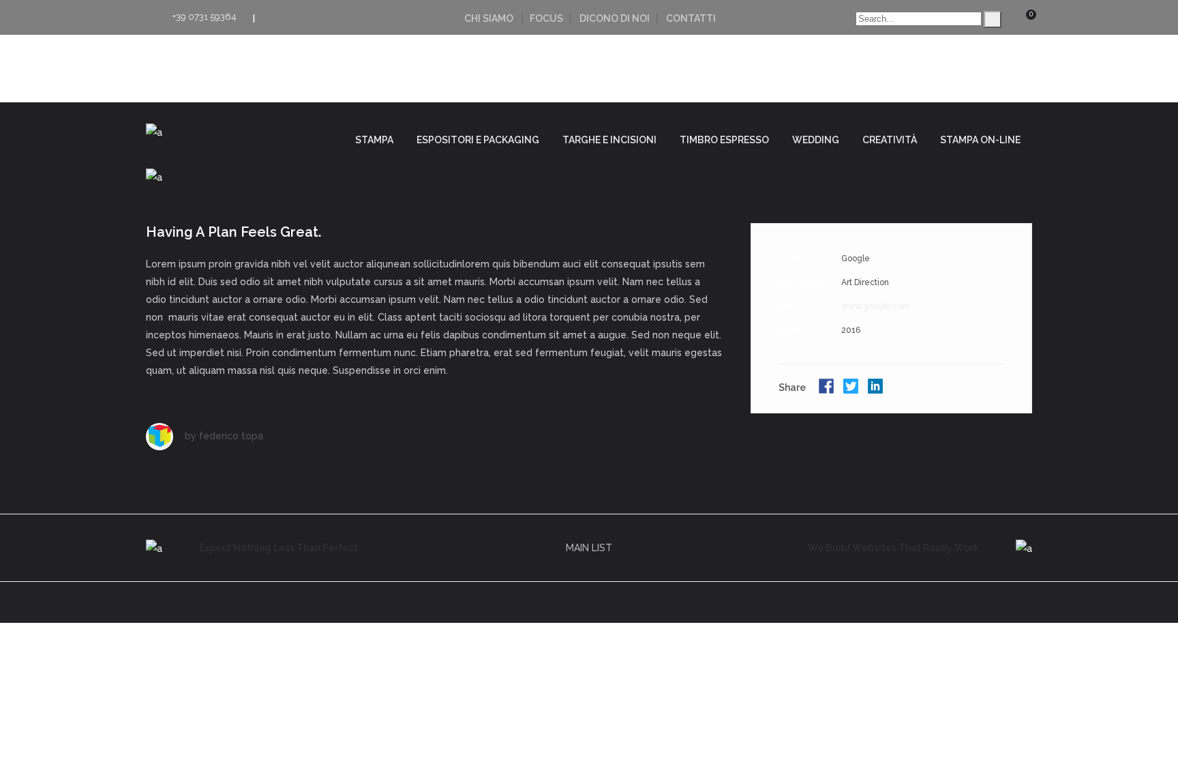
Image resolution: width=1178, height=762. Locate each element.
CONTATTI (691, 18)
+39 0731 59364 (204, 17)
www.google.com (875, 306)
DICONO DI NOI (614, 18)
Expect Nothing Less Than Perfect (278, 547)
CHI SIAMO (488, 18)
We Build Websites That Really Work (893, 547)
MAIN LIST (589, 547)
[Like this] (1004, 389)
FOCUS (546, 18)
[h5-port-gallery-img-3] (589, 176)
